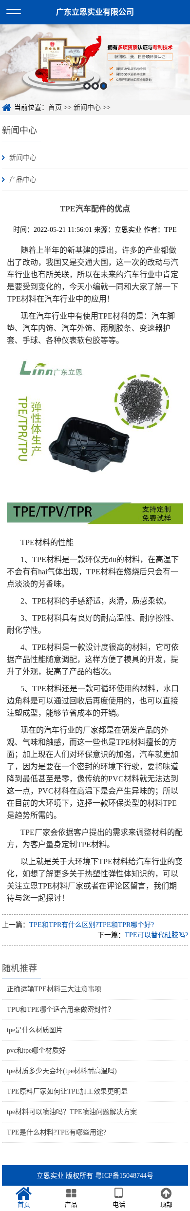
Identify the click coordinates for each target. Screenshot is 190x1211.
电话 (119, 1204)
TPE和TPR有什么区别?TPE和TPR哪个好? (91, 924)
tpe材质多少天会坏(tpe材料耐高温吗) (62, 1071)
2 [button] (95, 86)
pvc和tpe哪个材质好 (36, 1050)
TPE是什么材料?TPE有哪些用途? (56, 1132)
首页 (55, 107)
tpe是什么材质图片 (35, 1030)
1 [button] (87, 86)
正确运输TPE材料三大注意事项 (54, 989)
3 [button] (103, 86)
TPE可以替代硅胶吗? (156, 935)
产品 (71, 1204)
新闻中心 (87, 107)
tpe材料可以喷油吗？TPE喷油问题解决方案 (72, 1112)
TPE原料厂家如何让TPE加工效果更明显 (67, 1091)
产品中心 (23, 179)
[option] (95, 62)
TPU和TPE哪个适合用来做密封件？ (60, 1009)
